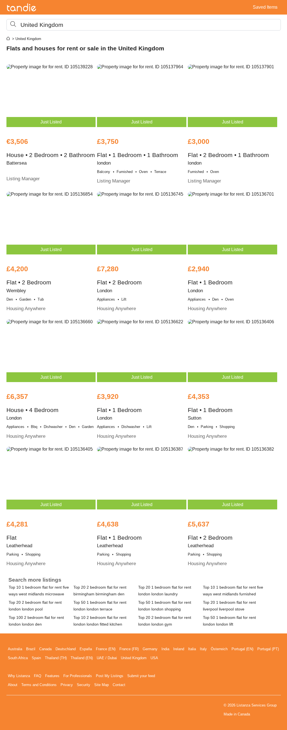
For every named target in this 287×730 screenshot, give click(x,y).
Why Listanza (19, 676)
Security (83, 685)
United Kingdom (134, 658)
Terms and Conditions (39, 685)
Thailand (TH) (56, 658)
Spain (36, 658)
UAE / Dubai (107, 658)
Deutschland (65, 649)
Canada (45, 649)
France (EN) (105, 649)
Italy (203, 649)
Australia (15, 649)
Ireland (178, 649)
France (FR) (129, 649)
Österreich (219, 649)
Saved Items (265, 7)
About (12, 685)
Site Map (101, 685)
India (165, 649)
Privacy (67, 685)
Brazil (30, 649)
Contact (119, 685)
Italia (192, 649)
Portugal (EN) (242, 649)
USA (154, 658)
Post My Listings (109, 676)
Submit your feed (141, 676)
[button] (143, 25)
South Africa (18, 658)
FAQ (37, 676)
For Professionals (77, 676)
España (86, 649)
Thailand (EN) (82, 658)
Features (52, 676)
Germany (150, 649)
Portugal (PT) (268, 649)
